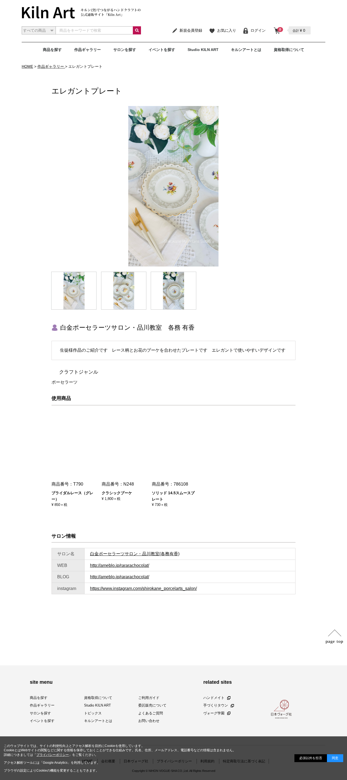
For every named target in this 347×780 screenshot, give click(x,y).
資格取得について (289, 49)
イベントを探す (162, 49)
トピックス (93, 713)
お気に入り (226, 30)
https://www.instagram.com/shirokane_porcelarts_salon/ (143, 588)
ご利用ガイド (148, 698)
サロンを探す (124, 49)
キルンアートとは (246, 49)
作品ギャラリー (87, 49)
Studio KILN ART (203, 49)
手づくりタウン (215, 706)
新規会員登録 (190, 30)
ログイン (258, 30)
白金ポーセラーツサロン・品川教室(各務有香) (134, 553)
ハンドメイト (213, 698)
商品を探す (52, 49)
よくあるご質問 (150, 713)
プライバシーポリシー (52, 755)
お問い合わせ (148, 721)
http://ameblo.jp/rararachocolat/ (119, 565)
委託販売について (152, 706)
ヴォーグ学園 (213, 713)
